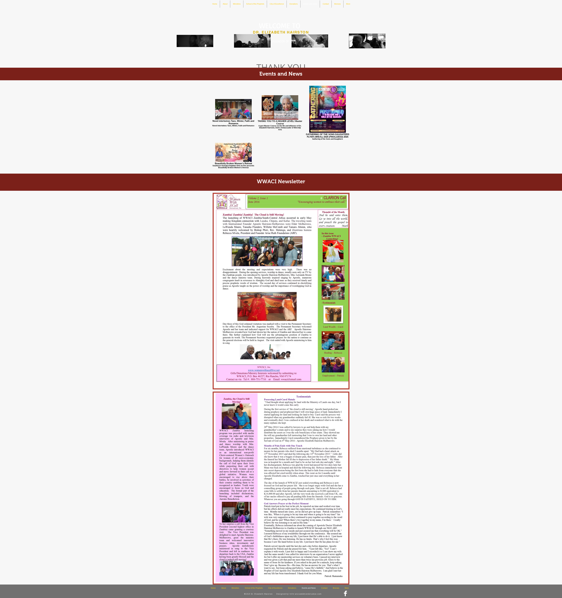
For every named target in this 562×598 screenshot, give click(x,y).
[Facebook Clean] (345, 593)
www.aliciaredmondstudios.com (305, 594)
